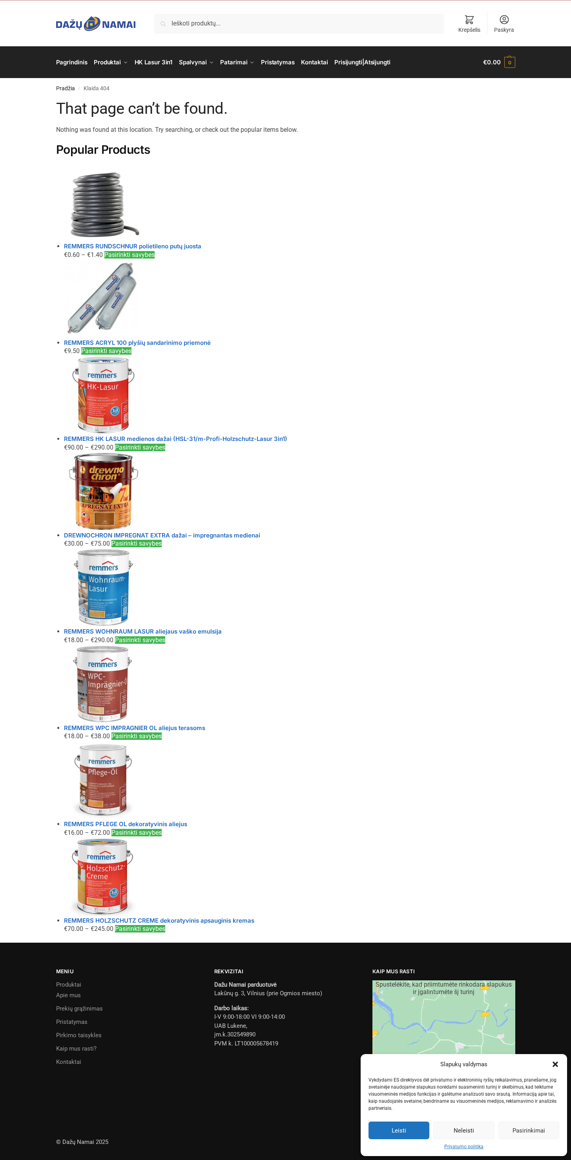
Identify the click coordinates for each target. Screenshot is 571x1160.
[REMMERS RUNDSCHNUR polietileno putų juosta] (289, 202)
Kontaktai (68, 1061)
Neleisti (464, 1130)
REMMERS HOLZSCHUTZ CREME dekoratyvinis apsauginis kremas (159, 920)
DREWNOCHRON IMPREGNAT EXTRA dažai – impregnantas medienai (162, 535)
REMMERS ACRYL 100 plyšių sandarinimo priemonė (137, 342)
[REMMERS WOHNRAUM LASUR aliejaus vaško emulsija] (289, 587)
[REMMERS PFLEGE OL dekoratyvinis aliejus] (289, 780)
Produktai (68, 984)
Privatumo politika (463, 1146)
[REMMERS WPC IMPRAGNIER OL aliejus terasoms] (289, 684)
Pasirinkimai (529, 1130)
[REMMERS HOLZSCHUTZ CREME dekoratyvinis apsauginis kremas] (289, 877)
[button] (555, 1064)
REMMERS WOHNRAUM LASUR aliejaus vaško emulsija (143, 631)
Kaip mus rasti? (76, 1048)
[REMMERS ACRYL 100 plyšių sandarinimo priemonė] (289, 299)
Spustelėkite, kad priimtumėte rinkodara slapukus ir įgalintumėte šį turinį (444, 988)
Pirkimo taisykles (79, 1035)
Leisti (399, 1130)
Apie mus (68, 995)
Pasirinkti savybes (129, 255)
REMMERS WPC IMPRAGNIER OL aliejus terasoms (134, 728)
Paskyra (504, 30)
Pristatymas (72, 1021)
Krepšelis (469, 30)
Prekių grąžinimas (79, 1008)
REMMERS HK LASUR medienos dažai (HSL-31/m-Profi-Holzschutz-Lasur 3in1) (175, 439)
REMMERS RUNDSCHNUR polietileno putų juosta (132, 246)
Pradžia (65, 88)
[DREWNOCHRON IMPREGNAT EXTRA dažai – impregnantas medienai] (289, 491)
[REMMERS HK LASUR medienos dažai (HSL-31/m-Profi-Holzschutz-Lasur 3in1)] (289, 395)
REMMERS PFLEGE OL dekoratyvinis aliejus (125, 824)
